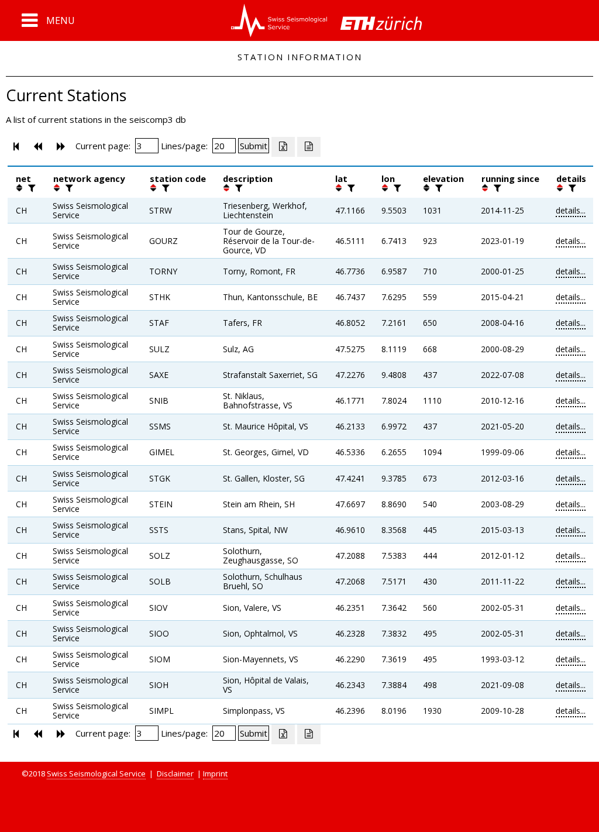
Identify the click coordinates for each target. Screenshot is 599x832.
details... (571, 210)
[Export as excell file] (283, 147)
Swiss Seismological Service (96, 773)
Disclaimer (175, 773)
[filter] (30, 188)
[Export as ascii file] (309, 147)
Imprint (215, 773)
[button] (48, 20)
